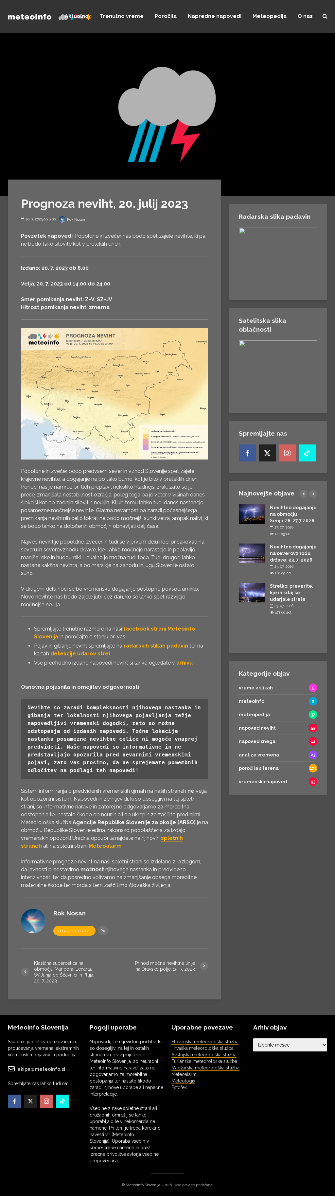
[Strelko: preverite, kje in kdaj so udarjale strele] (252, 592)
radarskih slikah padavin (156, 646)
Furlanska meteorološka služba (204, 1061)
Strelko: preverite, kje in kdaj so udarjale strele (291, 592)
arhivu (184, 663)
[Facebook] (247, 452)
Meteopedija (270, 16)
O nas (305, 16)
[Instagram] (287, 452)
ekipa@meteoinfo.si (41, 1069)
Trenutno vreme (122, 16)
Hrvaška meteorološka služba (202, 1048)
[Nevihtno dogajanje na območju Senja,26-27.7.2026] (252, 513)
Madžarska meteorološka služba (205, 1067)
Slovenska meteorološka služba (204, 1041)
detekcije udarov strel (80, 653)
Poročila (166, 16)
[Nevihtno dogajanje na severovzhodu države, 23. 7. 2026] (252, 553)
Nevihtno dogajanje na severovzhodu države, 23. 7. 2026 (293, 553)
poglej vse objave (74, 931)
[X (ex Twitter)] (267, 452)
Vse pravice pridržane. (194, 1185)
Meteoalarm (184, 1074)
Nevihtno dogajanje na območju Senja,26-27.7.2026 (293, 514)
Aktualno (77, 16)
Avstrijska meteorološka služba (204, 1054)
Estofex (179, 1087)
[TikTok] (307, 452)
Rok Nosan (75, 219)
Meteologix (183, 1080)
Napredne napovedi (214, 16)
